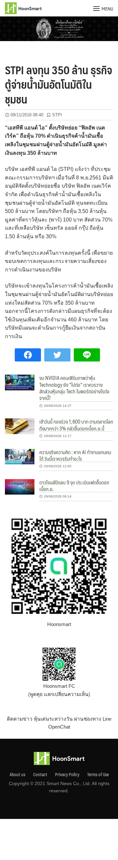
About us (17, 774)
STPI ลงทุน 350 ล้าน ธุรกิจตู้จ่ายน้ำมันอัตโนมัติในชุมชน (58, 84)
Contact (40, 774)
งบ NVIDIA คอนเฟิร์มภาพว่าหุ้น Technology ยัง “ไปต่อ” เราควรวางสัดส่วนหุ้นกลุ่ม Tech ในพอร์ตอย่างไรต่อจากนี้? (74, 387)
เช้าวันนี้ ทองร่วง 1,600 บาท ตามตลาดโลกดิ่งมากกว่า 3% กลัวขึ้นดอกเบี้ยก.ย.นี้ (76, 424)
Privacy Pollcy (67, 774)
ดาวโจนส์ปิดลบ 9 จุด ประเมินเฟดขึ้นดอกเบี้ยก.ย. (74, 485)
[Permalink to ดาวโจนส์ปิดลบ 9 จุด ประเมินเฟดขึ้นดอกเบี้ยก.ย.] (19, 486)
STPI (57, 114)
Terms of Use (98, 774)
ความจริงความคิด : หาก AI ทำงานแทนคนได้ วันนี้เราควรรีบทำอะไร (75, 455)
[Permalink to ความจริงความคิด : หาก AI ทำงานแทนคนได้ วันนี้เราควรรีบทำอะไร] (19, 456)
